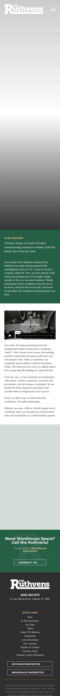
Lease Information (30, 640)
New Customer (30, 643)
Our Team (30, 625)
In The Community (30, 621)
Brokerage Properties (28, 672)
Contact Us (28, 562)
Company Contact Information (30, 655)
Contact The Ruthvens (30, 632)
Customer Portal (30, 651)
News (30, 617)
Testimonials (30, 636)
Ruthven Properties (26, 664)
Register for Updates (30, 647)
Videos (30, 628)
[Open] (53, 10)
